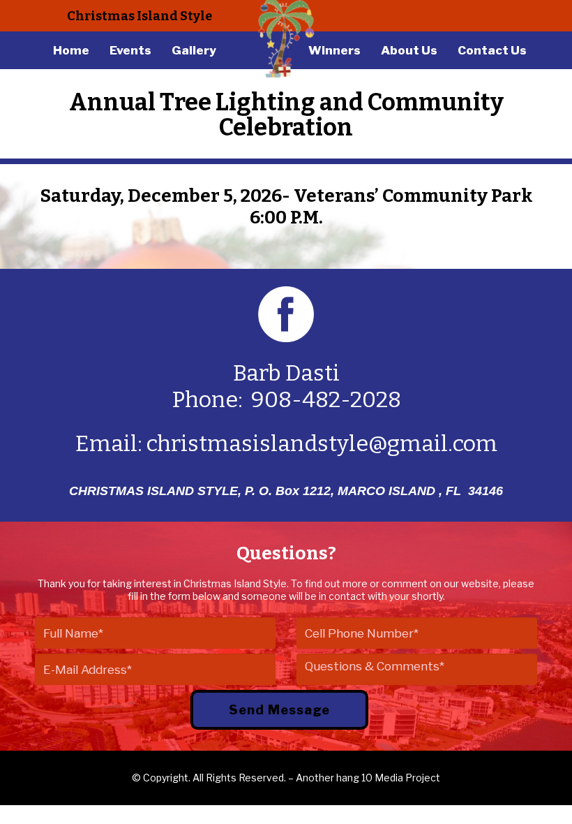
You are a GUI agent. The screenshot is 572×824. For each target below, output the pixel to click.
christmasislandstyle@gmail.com (321, 443)
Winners (334, 50)
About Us (409, 50)
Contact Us (492, 50)
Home (71, 50)
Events (130, 50)
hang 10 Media (369, 777)
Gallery (194, 50)
